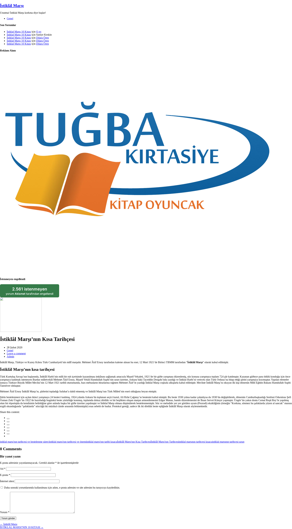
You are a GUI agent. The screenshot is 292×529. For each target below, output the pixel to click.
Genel (10, 18)
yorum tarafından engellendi (32, 292)
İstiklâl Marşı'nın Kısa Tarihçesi (134, 441)
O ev (38, 31)
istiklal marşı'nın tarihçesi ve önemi (68, 441)
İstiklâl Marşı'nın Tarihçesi (165, 441)
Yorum (4, 512)
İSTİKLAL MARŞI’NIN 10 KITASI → (21, 527)
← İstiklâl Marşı (8, 524)
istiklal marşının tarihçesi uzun (228, 441)
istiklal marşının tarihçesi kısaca (195, 441)
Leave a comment (16, 353)
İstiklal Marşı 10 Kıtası (19, 31)
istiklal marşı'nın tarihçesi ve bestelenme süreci (24, 441)
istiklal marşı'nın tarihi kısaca (102, 441)
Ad (2, 468)
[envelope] (8, 427)
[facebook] (8, 418)
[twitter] (8, 421)
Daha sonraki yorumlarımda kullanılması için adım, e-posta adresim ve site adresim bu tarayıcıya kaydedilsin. (62, 487)
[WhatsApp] (8, 433)
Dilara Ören (42, 37)
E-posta (5, 475)
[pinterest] (8, 430)
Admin (10, 356)
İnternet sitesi (7, 481)
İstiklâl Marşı (12, 5)
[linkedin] (8, 424)
